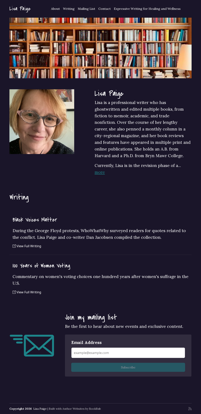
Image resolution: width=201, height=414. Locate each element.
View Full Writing (28, 246)
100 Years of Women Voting (41, 266)
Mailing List (86, 9)
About (55, 9)
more (100, 172)
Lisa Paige (20, 9)
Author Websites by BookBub (81, 408)
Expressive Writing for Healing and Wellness (147, 9)
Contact (104, 9)
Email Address (86, 342)
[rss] (190, 409)
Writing (69, 9)
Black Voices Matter (35, 220)
